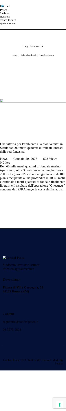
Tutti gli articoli (28, 54)
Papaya (59, 363)
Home (15, 54)
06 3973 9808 (12, 329)
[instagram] (16, 301)
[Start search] (63, 14)
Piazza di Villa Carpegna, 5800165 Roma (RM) (23, 289)
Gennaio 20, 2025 (25, 158)
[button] (8, 163)
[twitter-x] (26, 301)
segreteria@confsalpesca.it (20, 322)
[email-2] (35, 301)
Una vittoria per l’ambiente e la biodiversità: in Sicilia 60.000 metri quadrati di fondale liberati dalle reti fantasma (31, 147)
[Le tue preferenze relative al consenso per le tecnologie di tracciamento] (59, 404)
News (4, 158)
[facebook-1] (6, 301)
